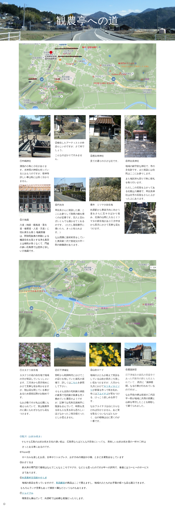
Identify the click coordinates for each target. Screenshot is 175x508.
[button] (4, 504)
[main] (87, 20)
